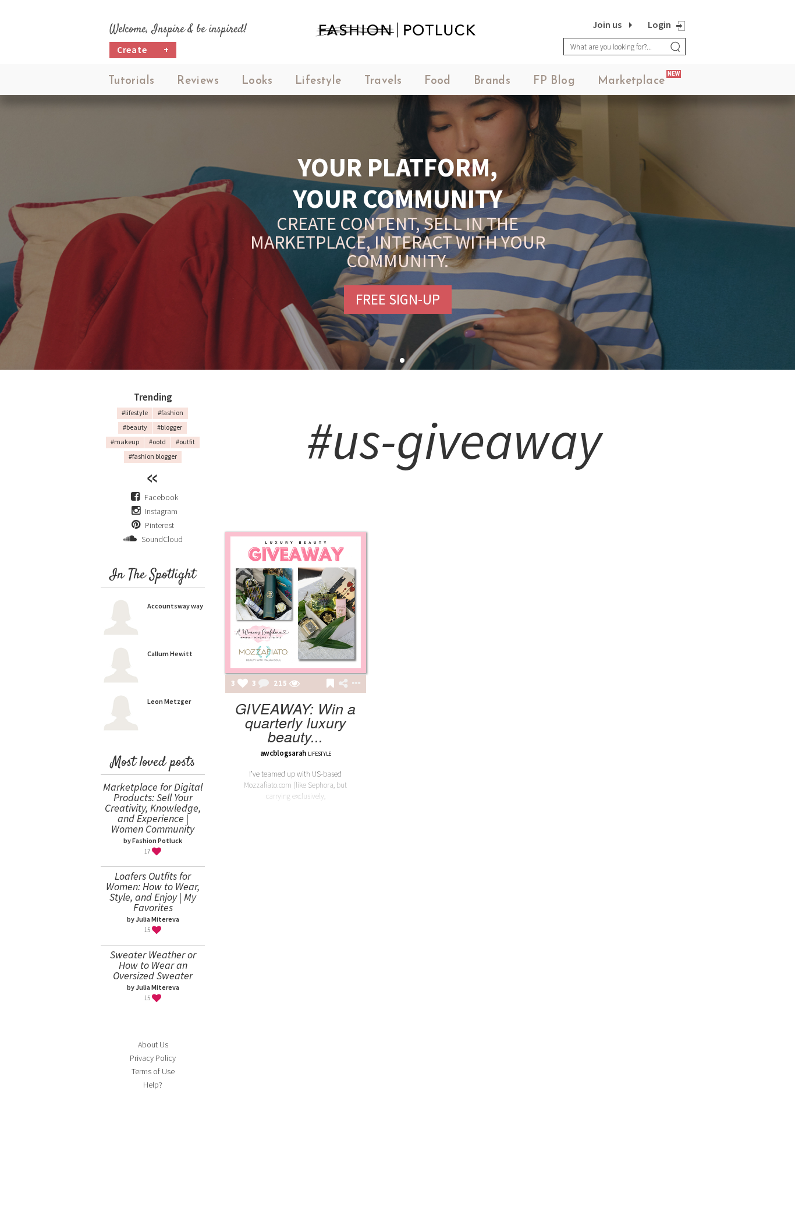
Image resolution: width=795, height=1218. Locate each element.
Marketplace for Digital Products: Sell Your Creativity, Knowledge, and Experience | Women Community (153, 807)
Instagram (161, 511)
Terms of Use (153, 1071)
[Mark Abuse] (353, 684)
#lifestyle (135, 412)
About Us (153, 1044)
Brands (492, 81)
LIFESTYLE (319, 753)
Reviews (198, 81)
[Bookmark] (330, 684)
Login (659, 24)
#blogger (169, 427)
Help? (152, 1084)
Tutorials (131, 81)
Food (437, 81)
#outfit (185, 441)
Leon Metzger (169, 701)
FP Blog (554, 81)
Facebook (161, 497)
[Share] (343, 683)
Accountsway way (175, 605)
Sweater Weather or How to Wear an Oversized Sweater (153, 965)
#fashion (170, 412)
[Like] (242, 684)
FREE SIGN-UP (398, 299)
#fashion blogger (153, 456)
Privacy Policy (153, 1058)
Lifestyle (318, 81)
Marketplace (631, 81)
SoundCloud (161, 539)
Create (143, 49)
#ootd (157, 441)
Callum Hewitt (170, 653)
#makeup (125, 441)
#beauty (135, 427)
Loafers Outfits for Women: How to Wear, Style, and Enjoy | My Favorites (153, 891)
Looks (257, 81)
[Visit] (294, 684)
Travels (383, 81)
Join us (607, 24)
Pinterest (158, 525)
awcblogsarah (283, 753)
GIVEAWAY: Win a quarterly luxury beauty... (295, 722)
